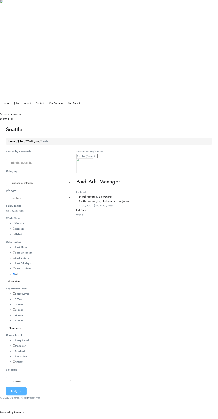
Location (11, 370)
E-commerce (106, 197)
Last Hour (21, 247)
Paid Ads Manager (98, 181)
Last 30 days (23, 268)
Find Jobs (16, 391)
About (27, 103)
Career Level (14, 335)
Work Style (13, 218)
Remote (20, 229)
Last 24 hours (23, 253)
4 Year (19, 315)
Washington (32, 141)
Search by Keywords (18, 151)
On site (19, 223)
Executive (21, 356)
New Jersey (123, 201)
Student (20, 351)
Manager (20, 346)
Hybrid (19, 234)
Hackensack (108, 201)
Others (19, 362)
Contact (40, 103)
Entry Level (22, 294)
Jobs (16, 103)
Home (6, 103)
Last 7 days (22, 258)
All (16, 274)
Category (12, 171)
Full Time (81, 210)
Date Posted (13, 242)
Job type (11, 190)
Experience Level (16, 288)
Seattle (82, 201)
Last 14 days (23, 263)
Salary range (13, 206)
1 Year (19, 299)
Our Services (56, 103)
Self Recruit (74, 103)
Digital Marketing (88, 197)
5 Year (19, 320)
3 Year (19, 310)
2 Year (19, 304)
